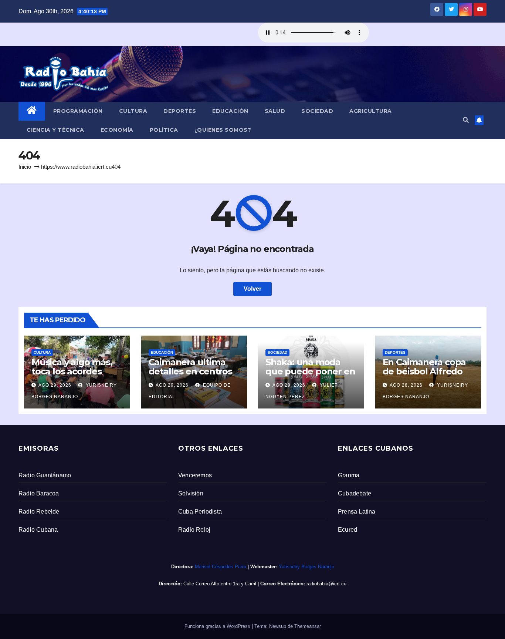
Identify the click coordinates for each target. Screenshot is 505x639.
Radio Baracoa (38, 493)
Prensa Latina (357, 511)
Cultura (133, 111)
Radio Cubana (38, 530)
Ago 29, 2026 (54, 385)
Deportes (179, 111)
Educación (230, 111)
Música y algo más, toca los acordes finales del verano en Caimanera (76, 376)
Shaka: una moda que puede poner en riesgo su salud (310, 371)
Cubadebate (354, 493)
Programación (78, 111)
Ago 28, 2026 (406, 385)
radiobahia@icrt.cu (326, 583)
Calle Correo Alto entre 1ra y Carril (219, 583)
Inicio (24, 167)
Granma (348, 475)
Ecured (347, 530)
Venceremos (195, 475)
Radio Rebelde (39, 511)
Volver (252, 289)
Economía (117, 130)
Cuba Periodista (200, 511)
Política (164, 130)
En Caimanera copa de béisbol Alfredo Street (424, 371)
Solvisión (190, 493)
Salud (275, 111)
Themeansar (307, 626)
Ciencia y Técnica (55, 130)
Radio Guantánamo (44, 475)
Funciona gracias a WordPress (218, 626)
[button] (466, 120)
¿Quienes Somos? (222, 130)
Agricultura (370, 111)
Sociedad (317, 111)
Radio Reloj (194, 530)
